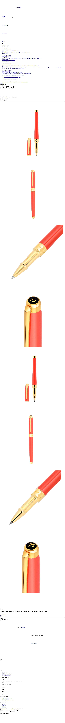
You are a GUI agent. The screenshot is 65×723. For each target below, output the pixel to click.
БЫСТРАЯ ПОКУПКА (4, 619)
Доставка (4, 705)
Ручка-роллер (2, 615)
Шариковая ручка (3, 616)
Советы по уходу (5, 53)
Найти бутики (2, 83)
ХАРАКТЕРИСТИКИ (5, 677)
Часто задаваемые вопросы (7, 698)
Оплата (3, 704)
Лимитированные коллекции (9, 75)
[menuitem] (9, 55)
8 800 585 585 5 (3, 708)
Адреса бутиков (5, 700)
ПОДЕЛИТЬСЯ (34, 643)
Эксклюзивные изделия (8, 77)
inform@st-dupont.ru (15, 708)
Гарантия (4, 707)
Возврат (3, 706)
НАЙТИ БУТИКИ (5, 45)
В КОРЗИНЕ (23, 627)
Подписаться (12, 711)
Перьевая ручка (3, 614)
